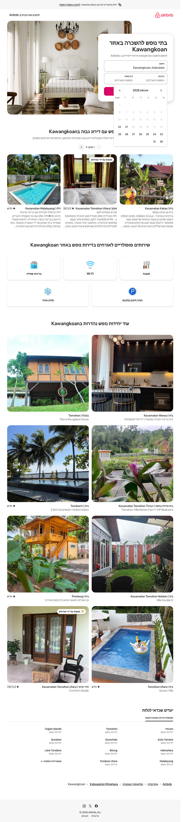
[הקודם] (99, 147)
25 (147, 134)
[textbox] (152, 80)
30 (161, 141)
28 (126, 134)
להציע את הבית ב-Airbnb (24, 15)
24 (154, 134)
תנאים (84, 816)
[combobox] (135, 67)
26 (140, 134)
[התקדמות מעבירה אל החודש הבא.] (120, 90)
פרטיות (95, 816)
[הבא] (81, 147)
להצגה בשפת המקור (69, 4)
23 (161, 134)
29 (119, 134)
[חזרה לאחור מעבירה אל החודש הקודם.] (161, 90)
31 (154, 141)
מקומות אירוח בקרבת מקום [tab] (159, 717)
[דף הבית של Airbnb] (164, 15)
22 (119, 126)
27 (133, 134)
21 (126, 126)
